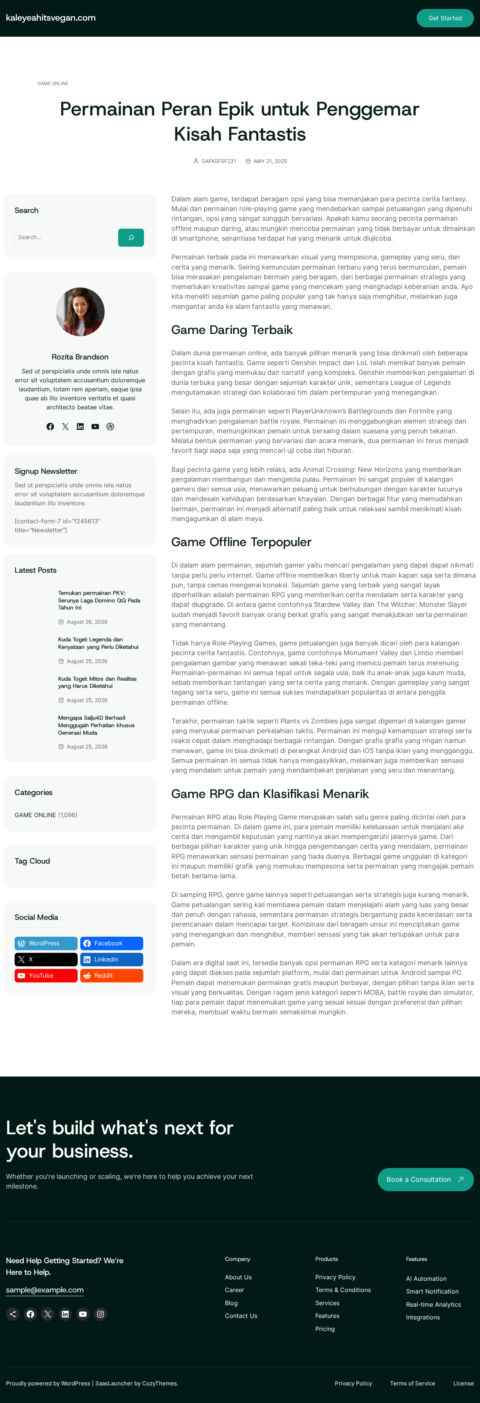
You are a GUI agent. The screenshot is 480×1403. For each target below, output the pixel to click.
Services (327, 1303)
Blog (231, 1303)
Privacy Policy (335, 1277)
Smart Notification (432, 1291)
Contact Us (241, 1315)
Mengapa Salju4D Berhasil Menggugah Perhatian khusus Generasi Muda (96, 725)
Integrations (423, 1317)
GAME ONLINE (53, 83)
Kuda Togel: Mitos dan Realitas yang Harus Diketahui (97, 682)
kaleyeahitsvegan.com (51, 18)
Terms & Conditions (343, 1290)
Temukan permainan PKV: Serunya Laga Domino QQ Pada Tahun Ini (99, 600)
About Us (238, 1277)
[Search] (131, 238)
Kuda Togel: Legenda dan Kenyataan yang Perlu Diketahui (98, 643)
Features (327, 1315)
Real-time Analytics (433, 1304)
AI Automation (426, 1278)
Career (234, 1290)
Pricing (325, 1329)
